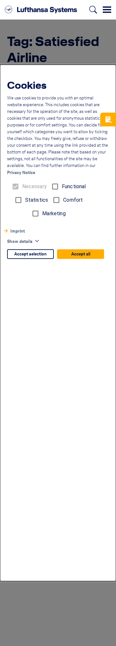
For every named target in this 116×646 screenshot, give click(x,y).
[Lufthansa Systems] (41, 10)
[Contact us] (108, 119)
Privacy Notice (21, 173)
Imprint (17, 231)
